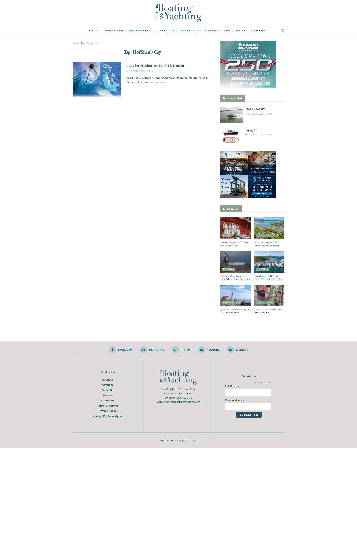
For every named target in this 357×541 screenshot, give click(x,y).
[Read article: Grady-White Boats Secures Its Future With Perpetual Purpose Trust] (235, 261)
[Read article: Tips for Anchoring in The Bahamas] (97, 79)
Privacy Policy (108, 410)
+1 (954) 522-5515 (182, 397)
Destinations (113, 30)
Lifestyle (211, 30)
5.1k (151, 71)
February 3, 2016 (136, 71)
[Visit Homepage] (178, 13)
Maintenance (164, 30)
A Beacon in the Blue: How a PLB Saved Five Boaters (268, 311)
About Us (108, 379)
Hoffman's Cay (92, 43)
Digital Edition (235, 30)
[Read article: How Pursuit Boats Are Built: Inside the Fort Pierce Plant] (235, 228)
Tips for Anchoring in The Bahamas (155, 65)
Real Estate (264, 235)
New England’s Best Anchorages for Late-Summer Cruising (234, 311)
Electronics (189, 30)
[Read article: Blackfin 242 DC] (231, 115)
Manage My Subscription (107, 416)
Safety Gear (264, 302)
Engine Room (138, 30)
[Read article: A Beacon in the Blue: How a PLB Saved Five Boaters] (269, 295)
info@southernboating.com (185, 401)
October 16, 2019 (255, 114)
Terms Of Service (107, 405)
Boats (93, 30)
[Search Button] (283, 30)
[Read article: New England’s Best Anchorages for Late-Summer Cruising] (235, 295)
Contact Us (108, 400)
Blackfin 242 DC (255, 109)
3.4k (270, 134)
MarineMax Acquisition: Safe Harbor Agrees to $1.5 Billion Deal (268, 277)
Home (75, 43)
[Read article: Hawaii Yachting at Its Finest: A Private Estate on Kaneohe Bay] (269, 228)
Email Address (234, 400)
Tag (82, 43)
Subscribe (258, 30)
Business (228, 269)
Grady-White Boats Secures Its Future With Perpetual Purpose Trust (235, 277)
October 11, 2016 (255, 134)
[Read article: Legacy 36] (231, 136)
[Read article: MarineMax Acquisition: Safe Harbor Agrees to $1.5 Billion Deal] (269, 261)
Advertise (108, 384)
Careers (108, 395)
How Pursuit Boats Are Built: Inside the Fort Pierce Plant (235, 244)
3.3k (270, 114)
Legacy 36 (251, 130)
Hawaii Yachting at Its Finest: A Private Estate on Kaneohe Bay (267, 244)
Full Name (232, 386)
